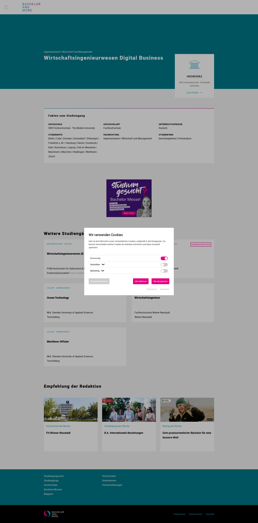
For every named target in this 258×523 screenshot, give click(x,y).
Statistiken (97, 264)
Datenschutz (152, 289)
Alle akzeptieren (160, 281)
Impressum (164, 289)
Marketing (97, 270)
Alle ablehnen (141, 281)
